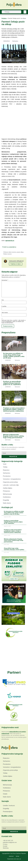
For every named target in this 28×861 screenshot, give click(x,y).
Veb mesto (5, 312)
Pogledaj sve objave (15, 264)
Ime (3, 300)
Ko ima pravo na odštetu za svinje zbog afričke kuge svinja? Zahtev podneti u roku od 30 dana (13, 356)
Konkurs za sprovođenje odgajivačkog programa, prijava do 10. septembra (12, 383)
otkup (21, 252)
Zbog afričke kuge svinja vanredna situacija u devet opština (14, 549)
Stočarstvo (15, 41)
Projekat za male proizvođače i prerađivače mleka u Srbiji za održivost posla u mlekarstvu (14, 409)
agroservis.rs (9, 240)
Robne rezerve (7, 254)
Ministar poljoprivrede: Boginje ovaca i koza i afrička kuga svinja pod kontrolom (13, 436)
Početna (4, 18)
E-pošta (4, 306)
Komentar (5, 280)
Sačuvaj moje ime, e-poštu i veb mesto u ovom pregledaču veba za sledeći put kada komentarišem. (14, 321)
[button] (25, 11)
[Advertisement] (14, 123)
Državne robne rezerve (9, 252)
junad (18, 252)
